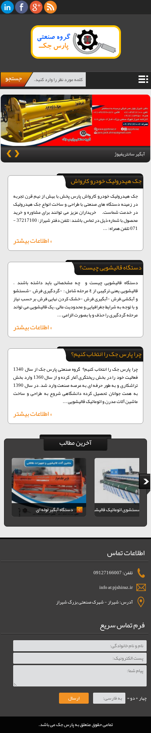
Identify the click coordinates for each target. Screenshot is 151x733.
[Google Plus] (36, 7)
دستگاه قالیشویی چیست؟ (110, 267)
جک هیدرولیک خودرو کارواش (106, 181)
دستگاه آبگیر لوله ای (54, 509)
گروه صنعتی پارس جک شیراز (63, 42)
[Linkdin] (7, 7)
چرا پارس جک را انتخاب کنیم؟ (106, 354)
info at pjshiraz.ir (116, 587)
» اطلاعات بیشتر (32, 241)
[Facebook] (22, 7)
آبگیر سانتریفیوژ (129, 154)
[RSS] (50, 7)
